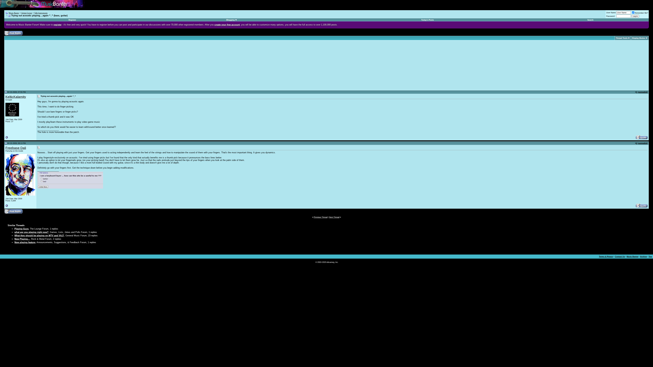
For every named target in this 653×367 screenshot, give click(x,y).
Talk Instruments (40, 13)
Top (650, 257)
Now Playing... (22, 239)
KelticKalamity (15, 97)
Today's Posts (427, 20)
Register (72, 20)
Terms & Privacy (606, 257)
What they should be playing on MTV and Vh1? (39, 235)
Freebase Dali (15, 148)
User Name (611, 13)
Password (610, 16)
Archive (643, 257)
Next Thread (334, 217)
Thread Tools (621, 38)
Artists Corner (26, 13)
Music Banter (14, 13)
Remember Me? (641, 13)
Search (590, 20)
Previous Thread (321, 217)
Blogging (230, 20)
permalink (642, 92)
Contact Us (620, 257)
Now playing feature (24, 242)
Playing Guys (21, 229)
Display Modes (638, 38)
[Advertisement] (34, 65)
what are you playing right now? (31, 232)
